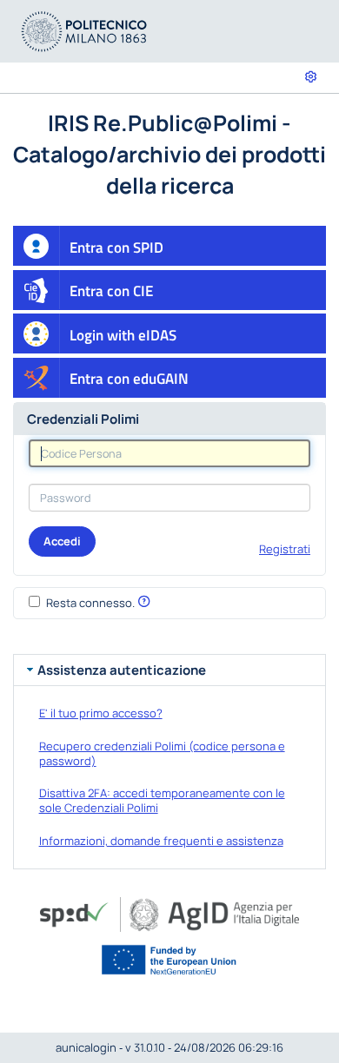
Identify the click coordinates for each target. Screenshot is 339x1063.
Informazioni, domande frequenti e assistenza (161, 840)
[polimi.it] (84, 30)
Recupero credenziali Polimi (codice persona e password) (162, 753)
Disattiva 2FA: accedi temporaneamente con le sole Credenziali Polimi (162, 800)
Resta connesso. (90, 603)
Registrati (284, 549)
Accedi (62, 541)
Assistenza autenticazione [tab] (121, 670)
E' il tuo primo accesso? (101, 713)
